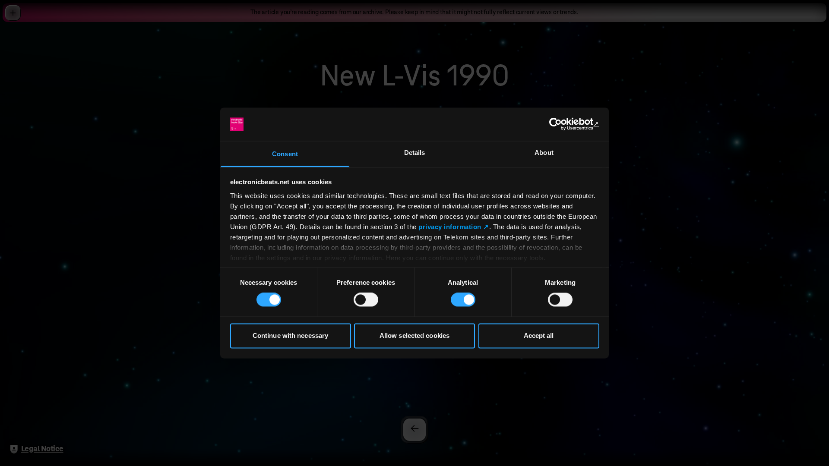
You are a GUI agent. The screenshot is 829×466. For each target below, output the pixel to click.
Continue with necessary (290, 335)
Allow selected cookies (414, 335)
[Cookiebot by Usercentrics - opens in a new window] (561, 124)
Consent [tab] (285, 153)
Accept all (539, 335)
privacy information (449, 226)
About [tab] (544, 152)
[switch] (366, 300)
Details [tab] (414, 152)
